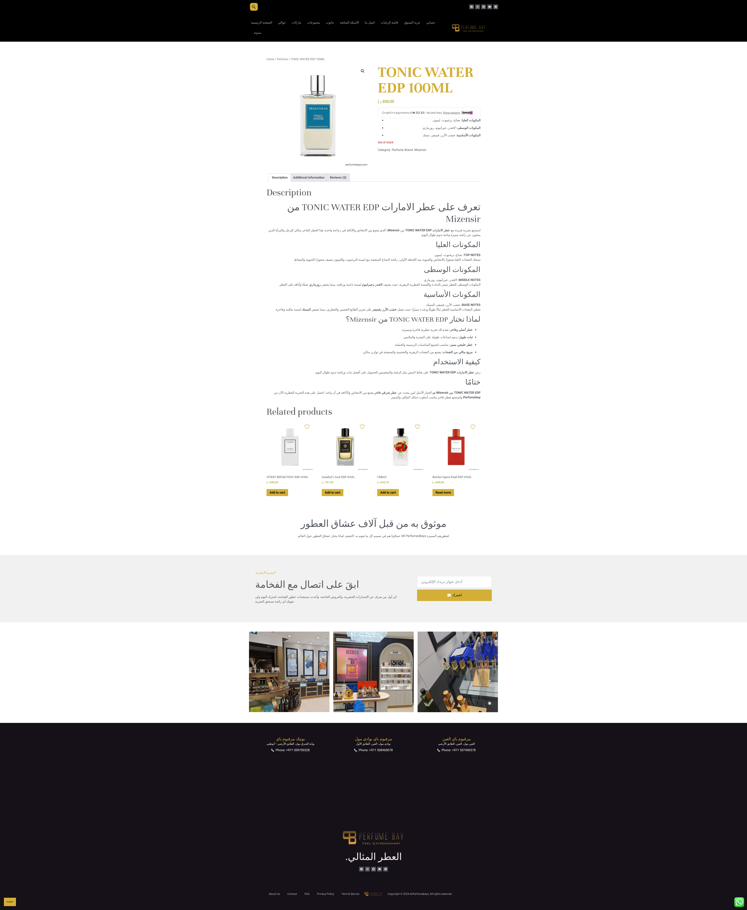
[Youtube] (489, 6)
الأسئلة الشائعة (349, 22)
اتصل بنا (370, 22)
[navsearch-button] (254, 7)
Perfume (282, 59)
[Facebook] (471, 6)
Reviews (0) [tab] (338, 177)
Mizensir (420, 150)
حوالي (282, 22)
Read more (443, 492)
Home (270, 59)
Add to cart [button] (277, 492)
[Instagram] (477, 6)
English (10, 901)
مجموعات (313, 22)
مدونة (257, 32)
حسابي (430, 22)
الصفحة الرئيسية (261, 22)
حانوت (330, 22)
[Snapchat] (483, 6)
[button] (362, 71)
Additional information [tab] (308, 177)
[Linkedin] (495, 6)
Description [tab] (280, 177)
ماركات (296, 22)
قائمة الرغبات (389, 22)
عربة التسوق (412, 22)
